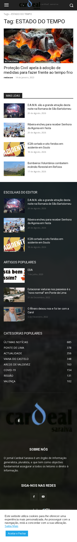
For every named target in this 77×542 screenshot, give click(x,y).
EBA (30, 269)
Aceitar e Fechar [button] (17, 533)
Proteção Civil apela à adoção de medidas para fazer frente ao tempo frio (38, 70)
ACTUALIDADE (11, 61)
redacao (8, 77)
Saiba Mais (11, 526)
